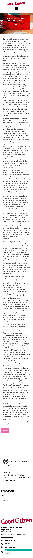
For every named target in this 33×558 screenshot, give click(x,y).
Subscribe (8, 553)
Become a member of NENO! (9, 511)
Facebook (7, 544)
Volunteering (5, 500)
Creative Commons (10, 547)
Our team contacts (7, 537)
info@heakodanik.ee (11, 540)
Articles (16, 24)
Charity (3, 495)
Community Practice (7, 506)
